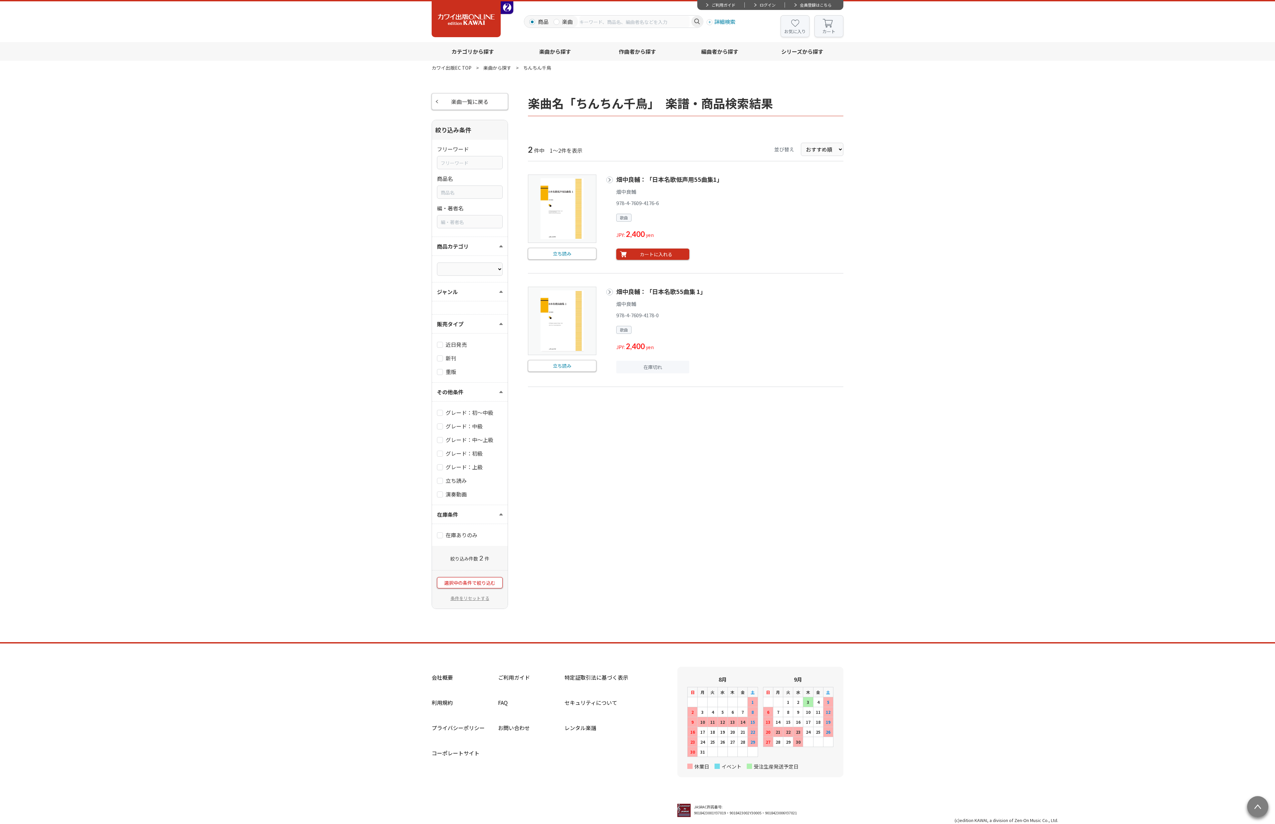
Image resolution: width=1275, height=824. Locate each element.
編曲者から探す (719, 51)
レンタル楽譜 (580, 728)
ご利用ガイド (723, 5)
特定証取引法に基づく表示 (596, 677)
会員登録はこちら (816, 5)
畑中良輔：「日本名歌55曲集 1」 (661, 291)
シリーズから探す (802, 51)
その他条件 (450, 392)
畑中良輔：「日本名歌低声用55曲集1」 (669, 179)
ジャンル (447, 292)
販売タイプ (450, 324)
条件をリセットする (470, 598)
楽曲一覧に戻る (469, 102)
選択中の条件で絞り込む (469, 582)
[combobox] (634, 21)
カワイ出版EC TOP (451, 67)
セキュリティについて (590, 703)
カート (828, 31)
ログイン (768, 5)
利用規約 (442, 703)
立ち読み (562, 253)
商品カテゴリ (453, 246)
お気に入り (795, 31)
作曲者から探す (637, 51)
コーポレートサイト (455, 753)
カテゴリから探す (473, 51)
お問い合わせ (514, 728)
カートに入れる (656, 254)
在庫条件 (447, 514)
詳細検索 (724, 22)
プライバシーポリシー (458, 728)
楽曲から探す (555, 51)
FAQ (503, 703)
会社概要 (442, 677)
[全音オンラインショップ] (507, 7)
